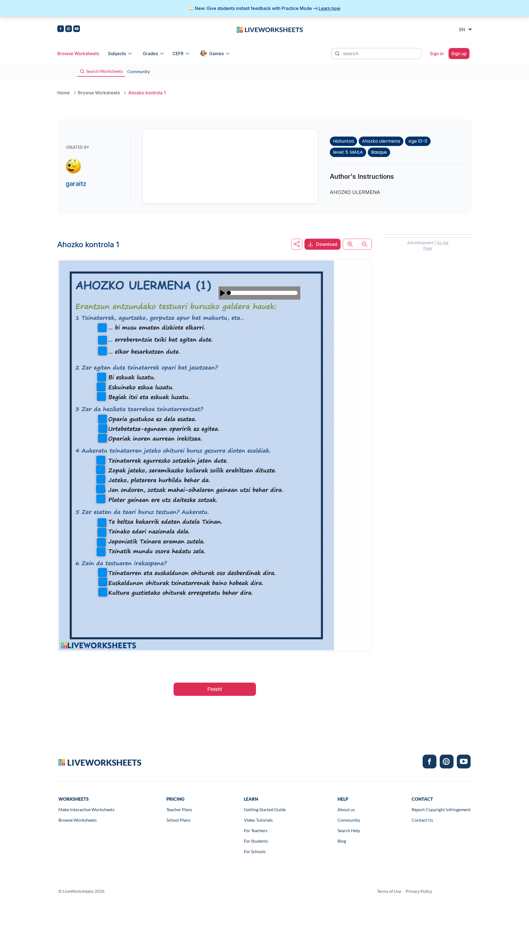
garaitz (76, 184)
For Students (256, 840)
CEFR (177, 53)
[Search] (337, 53)
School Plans (178, 819)
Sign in (437, 53)
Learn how (329, 8)
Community (349, 819)
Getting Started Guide (265, 809)
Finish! (214, 689)
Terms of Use (389, 891)
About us (346, 809)
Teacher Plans (179, 809)
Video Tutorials (258, 819)
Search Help (349, 830)
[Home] (270, 29)
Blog (342, 840)
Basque (379, 152)
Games (216, 53)
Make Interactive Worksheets (86, 809)
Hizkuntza (343, 141)
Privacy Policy (419, 891)
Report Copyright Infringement (441, 809)
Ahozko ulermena (381, 141)
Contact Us (422, 819)
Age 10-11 (417, 141)
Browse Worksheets (78, 53)
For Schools (255, 851)
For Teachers (256, 830)
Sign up (459, 53)
